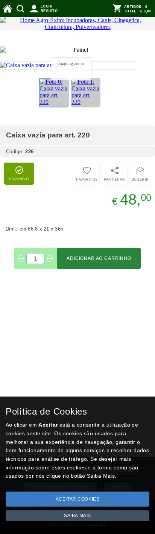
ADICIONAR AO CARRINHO (99, 258)
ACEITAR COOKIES (78, 499)
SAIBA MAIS (77, 515)
